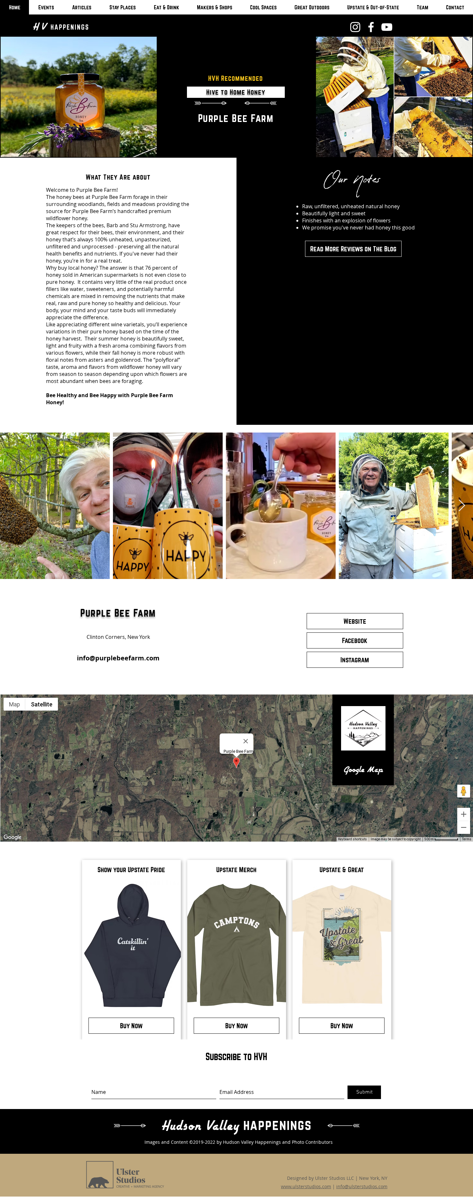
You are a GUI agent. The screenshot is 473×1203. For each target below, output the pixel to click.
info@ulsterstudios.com (361, 1186)
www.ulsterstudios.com (306, 1186)
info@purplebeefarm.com (118, 658)
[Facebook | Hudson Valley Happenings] (371, 27)
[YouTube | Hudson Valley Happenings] (387, 27)
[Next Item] (462, 505)
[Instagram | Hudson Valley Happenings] (355, 27)
